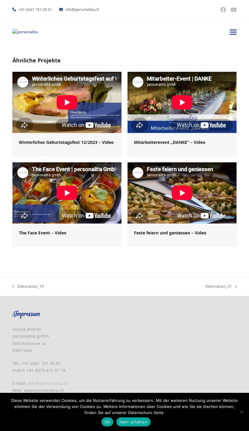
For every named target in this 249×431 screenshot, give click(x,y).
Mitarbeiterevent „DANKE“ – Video (170, 142)
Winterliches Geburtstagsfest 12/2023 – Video (66, 142)
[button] (233, 32)
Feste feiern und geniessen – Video (170, 233)
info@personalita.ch (82, 9)
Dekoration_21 (218, 286)
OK (107, 421)
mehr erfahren (133, 421)
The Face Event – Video (43, 233)
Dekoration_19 (28, 286)
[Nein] (241, 412)
